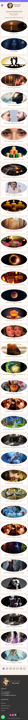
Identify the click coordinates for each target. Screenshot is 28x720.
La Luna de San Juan (14, 33)
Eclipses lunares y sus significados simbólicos (14, 302)
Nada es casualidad (14, 51)
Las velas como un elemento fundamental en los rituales (14, 159)
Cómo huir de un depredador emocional (14, 590)
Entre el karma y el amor (14, 69)
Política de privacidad (5, 705)
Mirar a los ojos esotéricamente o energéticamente (14, 141)
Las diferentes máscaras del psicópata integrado (14, 483)
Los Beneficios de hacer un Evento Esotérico (14, 338)
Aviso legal (3, 703)
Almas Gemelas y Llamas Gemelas (14, 87)
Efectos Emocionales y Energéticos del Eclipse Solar (14, 266)
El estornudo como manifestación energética (14, 194)
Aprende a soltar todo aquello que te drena (14, 230)
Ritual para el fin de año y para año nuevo (14, 393)
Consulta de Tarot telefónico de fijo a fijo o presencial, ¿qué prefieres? (14, 375)
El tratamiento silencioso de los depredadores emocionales (14, 429)
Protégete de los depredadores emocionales (14, 626)
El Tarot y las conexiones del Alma (14, 105)
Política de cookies (5, 708)
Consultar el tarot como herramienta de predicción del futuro (14, 284)
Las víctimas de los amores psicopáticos (14, 536)
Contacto (3, 710)
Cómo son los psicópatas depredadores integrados (14, 554)
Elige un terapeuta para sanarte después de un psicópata (14, 572)
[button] (2, 5)
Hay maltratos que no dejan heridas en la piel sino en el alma (14, 447)
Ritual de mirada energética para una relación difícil (14, 123)
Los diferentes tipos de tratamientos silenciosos (14, 411)
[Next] (24, 669)
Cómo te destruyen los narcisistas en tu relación (14, 644)
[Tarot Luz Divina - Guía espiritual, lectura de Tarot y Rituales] (14, 5)
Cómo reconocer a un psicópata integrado (14, 465)
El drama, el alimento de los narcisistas (14, 662)
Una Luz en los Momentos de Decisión (14, 248)
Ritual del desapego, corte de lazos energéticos (14, 356)
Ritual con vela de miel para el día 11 (14, 212)
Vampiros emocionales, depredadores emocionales (14, 608)
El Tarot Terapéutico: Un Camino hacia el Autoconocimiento (14, 177)
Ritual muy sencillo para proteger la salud (14, 320)
